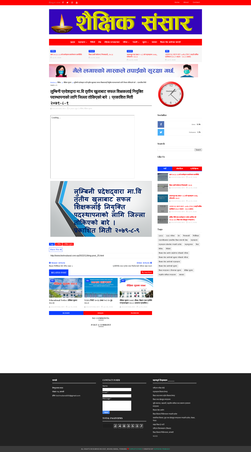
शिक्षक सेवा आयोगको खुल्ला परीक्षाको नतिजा (173, 257)
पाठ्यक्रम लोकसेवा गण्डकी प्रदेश (170, 244)
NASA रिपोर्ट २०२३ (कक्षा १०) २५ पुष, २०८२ (98, 301)
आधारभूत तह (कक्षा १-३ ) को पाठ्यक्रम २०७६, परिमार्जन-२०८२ (142, 55)
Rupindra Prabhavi (162, 449)
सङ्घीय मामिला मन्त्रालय (167, 275)
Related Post (58, 272)
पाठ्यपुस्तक (189, 244)
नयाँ (165, 169)
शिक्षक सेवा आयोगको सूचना (168, 266)
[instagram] (72, 3)
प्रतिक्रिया (194, 169)
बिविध (167, 51)
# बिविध (58, 244)
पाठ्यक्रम (81, 42)
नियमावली (91, 51)
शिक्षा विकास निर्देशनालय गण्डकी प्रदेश (165, 414)
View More (148, 272)
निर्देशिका (53, 51)
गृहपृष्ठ (72, 42)
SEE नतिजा (170, 236)
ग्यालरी (135, 42)
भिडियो (92, 42)
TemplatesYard (135, 449)
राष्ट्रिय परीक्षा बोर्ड (159, 388)
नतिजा (125, 42)
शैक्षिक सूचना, (88, 108)
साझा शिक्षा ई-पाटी (158, 424)
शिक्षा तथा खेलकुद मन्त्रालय (161, 399)
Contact (196, 2)
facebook (135, 313)
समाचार (154, 42)
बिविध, (82, 108)
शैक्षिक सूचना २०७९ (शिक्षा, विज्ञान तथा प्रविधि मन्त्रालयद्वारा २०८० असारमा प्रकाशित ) (136, 301)
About (186, 2)
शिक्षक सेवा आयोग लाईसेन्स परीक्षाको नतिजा (173, 253)
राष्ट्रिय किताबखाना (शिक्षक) (162, 428)
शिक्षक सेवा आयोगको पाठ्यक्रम (169, 262)
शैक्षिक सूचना (67, 82)
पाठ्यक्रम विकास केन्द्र (160, 392)
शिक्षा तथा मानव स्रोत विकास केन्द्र (164, 396)
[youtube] (77, 3)
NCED (155, 436)
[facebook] (63, 3)
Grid (161, 236)
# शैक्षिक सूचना (68, 244)
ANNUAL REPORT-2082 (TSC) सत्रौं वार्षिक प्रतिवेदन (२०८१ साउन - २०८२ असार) (181, 55)
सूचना (144, 42)
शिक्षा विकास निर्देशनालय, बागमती (163, 432)
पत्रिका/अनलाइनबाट (112, 42)
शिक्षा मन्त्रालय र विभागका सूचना (170, 270)
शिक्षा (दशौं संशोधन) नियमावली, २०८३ (101, 54)
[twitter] (67, 3)
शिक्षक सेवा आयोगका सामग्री (170, 42)
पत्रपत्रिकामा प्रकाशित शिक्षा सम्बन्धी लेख (173, 240)
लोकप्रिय (179, 169)
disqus (100, 313)
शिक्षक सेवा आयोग (158, 410)
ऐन (179, 236)
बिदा (197, 244)
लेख (99, 42)
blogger (66, 313)
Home (177, 2)
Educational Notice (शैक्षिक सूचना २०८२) (63, 301)
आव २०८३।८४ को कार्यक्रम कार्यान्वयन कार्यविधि (66, 54)
